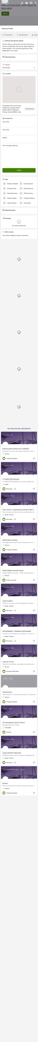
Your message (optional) (10, 145)
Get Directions (29, 109)
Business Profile (7, 28)
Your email (5, 129)
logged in (13, 235)
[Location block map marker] (19, 90)
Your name (5, 122)
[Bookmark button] (34, 458)
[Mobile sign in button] (22, 3)
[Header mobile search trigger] (35, 3)
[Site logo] (7, 3)
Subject (4, 137)
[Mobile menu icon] (2, 3)
